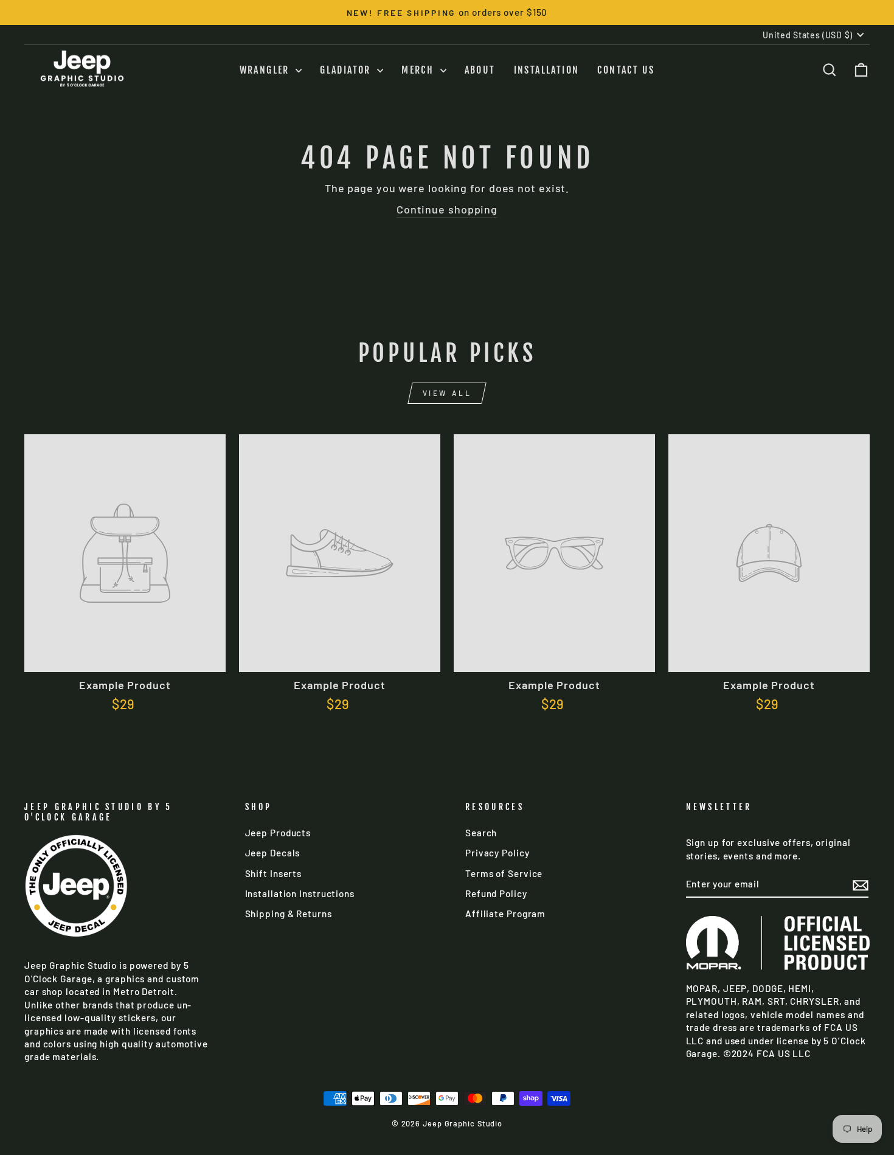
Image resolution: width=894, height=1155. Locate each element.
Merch (419, 70)
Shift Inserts (273, 873)
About (480, 70)
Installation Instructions (300, 893)
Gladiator (347, 70)
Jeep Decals (272, 852)
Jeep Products (278, 832)
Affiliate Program (505, 913)
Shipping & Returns (288, 913)
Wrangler (266, 70)
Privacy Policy (497, 852)
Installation (547, 70)
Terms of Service (503, 873)
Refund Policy (496, 893)
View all (447, 393)
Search (481, 832)
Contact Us (625, 70)
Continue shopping (447, 209)
